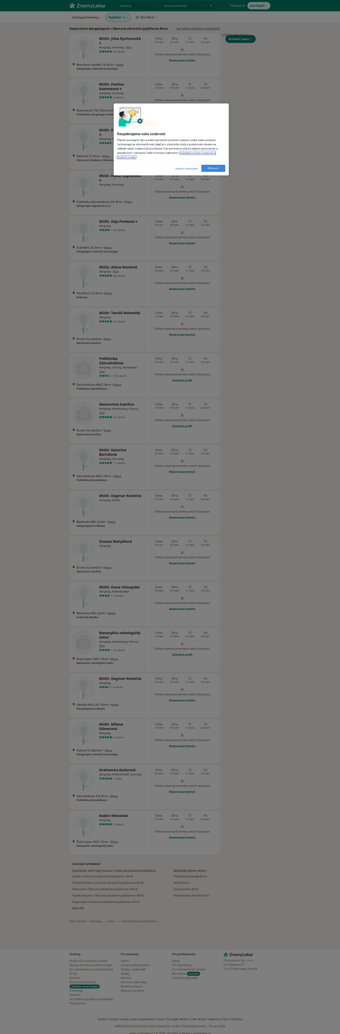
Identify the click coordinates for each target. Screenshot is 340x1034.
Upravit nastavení (186, 168)
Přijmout (213, 168)
